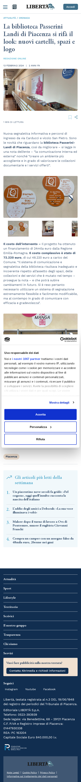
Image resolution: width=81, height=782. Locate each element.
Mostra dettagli (59, 402)
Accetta (40, 414)
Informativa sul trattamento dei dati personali (32, 776)
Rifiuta (40, 439)
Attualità (9, 18)
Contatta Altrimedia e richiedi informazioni (37, 670)
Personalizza (38, 426)
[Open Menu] (5, 6)
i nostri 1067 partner (26, 358)
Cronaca (24, 18)
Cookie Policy (29, 772)
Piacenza (11, 456)
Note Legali (13, 772)
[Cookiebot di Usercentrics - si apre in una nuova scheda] (60, 339)
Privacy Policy (47, 772)
